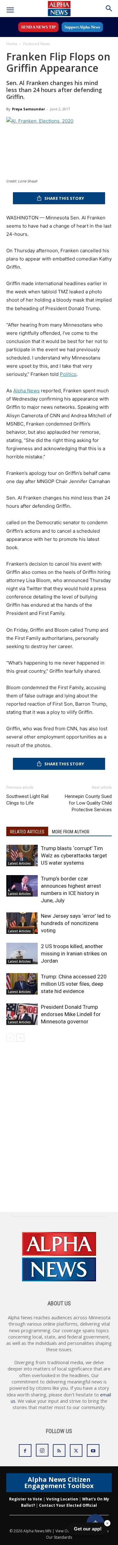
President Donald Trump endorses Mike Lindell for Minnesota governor (71, 1014)
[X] (76, 1450)
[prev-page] (10, 1038)
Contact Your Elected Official (68, 1505)
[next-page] (20, 1038)
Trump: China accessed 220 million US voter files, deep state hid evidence (74, 983)
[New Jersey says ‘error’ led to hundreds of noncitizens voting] (22, 923)
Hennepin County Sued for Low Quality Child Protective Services (88, 803)
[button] (10, 10)
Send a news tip (38, 27)
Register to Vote (25, 1499)
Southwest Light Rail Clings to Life (27, 800)
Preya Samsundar (28, 109)
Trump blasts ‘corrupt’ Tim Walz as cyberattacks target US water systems (74, 855)
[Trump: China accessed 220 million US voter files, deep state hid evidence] (22, 984)
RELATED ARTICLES (27, 831)
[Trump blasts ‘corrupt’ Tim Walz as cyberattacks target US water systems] (22, 856)
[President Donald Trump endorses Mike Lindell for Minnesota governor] (22, 1014)
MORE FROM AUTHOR (70, 831)
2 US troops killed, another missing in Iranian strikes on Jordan (74, 953)
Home (11, 43)
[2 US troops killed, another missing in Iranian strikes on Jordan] (22, 954)
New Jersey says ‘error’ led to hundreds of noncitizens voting (76, 923)
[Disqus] (59, 1131)
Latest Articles (19, 863)
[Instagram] (42, 1450)
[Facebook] (25, 1450)
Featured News (36, 43)
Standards (63, 1537)
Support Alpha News (82, 27)
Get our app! (88, 1528)
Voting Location (62, 1499)
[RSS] (59, 1450)
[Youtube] (93, 1450)
